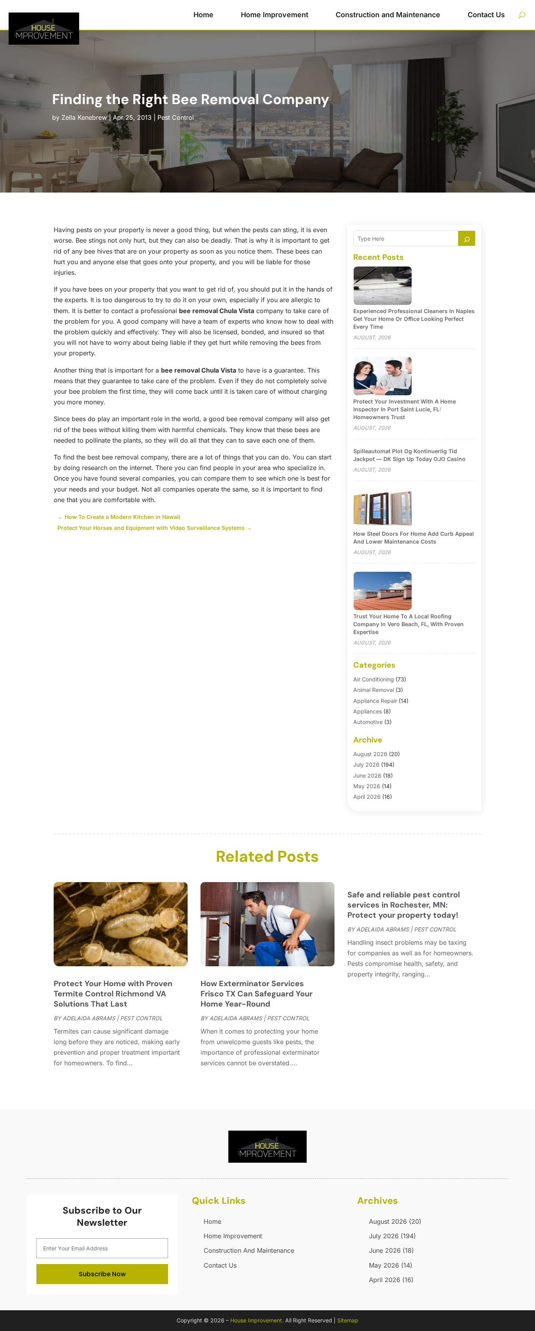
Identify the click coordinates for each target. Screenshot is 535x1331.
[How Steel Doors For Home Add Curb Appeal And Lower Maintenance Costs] (382, 509)
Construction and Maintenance (388, 15)
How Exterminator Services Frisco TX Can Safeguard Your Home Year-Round (257, 993)
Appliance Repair (375, 700)
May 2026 (366, 786)
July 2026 (366, 764)
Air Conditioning (373, 679)
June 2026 (367, 775)
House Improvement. (257, 1320)
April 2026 (367, 796)
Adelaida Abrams (89, 1018)
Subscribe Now (102, 1274)
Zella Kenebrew (84, 117)
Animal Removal (373, 689)
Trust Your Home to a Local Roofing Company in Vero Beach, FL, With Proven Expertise (408, 624)
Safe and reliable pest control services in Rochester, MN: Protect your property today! (403, 905)
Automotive (368, 722)
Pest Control (175, 117)
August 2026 (370, 754)
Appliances (367, 711)
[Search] (467, 238)
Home (203, 15)
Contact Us (486, 15)
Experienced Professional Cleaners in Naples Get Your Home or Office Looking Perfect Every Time (414, 319)
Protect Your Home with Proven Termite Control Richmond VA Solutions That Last (113, 993)
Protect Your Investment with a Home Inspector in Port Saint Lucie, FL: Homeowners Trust (404, 409)
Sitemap (347, 1320)
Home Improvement (274, 15)
